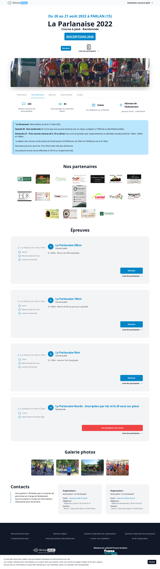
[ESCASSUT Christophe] (134, 196)
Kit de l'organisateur (140, 538)
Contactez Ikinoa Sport (20, 538)
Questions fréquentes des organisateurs (100, 534)
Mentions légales (60, 534)
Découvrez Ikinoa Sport (20, 534)
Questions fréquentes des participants (140, 534)
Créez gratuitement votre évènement (59, 538)
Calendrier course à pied (138, 3)
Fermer (152, 562)
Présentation (22, 95)
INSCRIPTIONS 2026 (80, 36)
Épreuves (52, 95)
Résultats (66, 48)
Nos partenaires (37, 95)
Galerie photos (66, 95)
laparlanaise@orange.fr (78, 498)
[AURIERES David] (115, 179)
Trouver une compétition (100, 538)
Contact (80, 95)
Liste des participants (131, 276)
